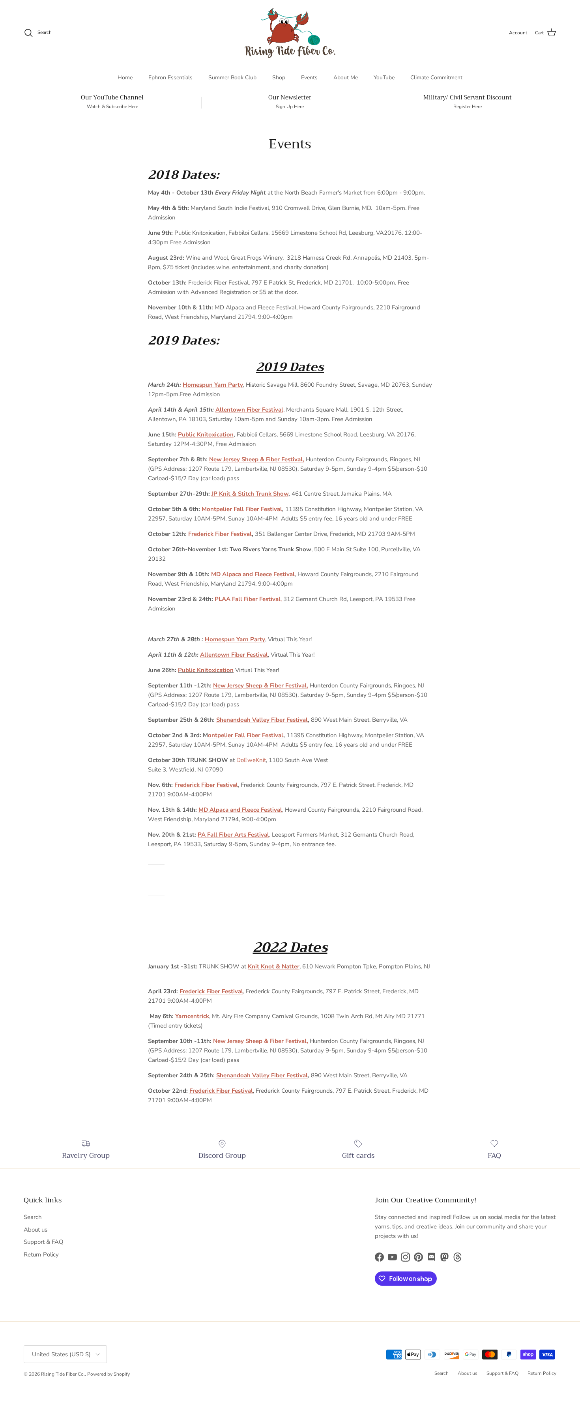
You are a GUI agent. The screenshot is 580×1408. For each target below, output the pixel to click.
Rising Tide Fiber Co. (63, 1374)
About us (35, 1230)
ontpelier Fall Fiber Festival (245, 735)
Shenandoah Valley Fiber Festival (262, 720)
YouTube (384, 77)
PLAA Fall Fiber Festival (248, 599)
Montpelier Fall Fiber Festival (242, 509)
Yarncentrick (192, 1016)
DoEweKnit (251, 760)
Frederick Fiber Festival (220, 534)
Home (125, 77)
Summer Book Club (232, 77)
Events (309, 77)
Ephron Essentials (170, 77)
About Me (345, 77)
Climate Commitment (436, 77)
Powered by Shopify (108, 1374)
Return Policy (41, 1254)
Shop (278, 77)
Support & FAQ (44, 1242)
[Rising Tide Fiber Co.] (290, 33)
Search (33, 1217)
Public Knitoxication (206, 434)
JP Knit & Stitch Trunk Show (249, 494)
